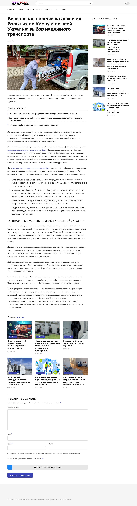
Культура (48, 10)
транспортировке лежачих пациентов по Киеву (27, 150)
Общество (66, 10)
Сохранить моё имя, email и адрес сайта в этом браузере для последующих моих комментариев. (45, 453)
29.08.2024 (10, 41)
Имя (9, 434)
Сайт (51, 444)
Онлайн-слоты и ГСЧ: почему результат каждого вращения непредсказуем (43, 114)
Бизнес (39, 10)
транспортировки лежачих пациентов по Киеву (30, 168)
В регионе (30, 10)
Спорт (57, 10)
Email (10, 444)
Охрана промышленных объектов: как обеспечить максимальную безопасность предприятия (47, 346)
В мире (21, 10)
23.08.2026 (11, 351)
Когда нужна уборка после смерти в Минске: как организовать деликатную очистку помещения (118, 63)
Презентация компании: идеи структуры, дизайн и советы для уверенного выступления (118, 107)
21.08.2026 (111, 71)
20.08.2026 (67, 349)
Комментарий (13, 407)
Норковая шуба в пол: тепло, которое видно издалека (33, 125)
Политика (11, 10)
